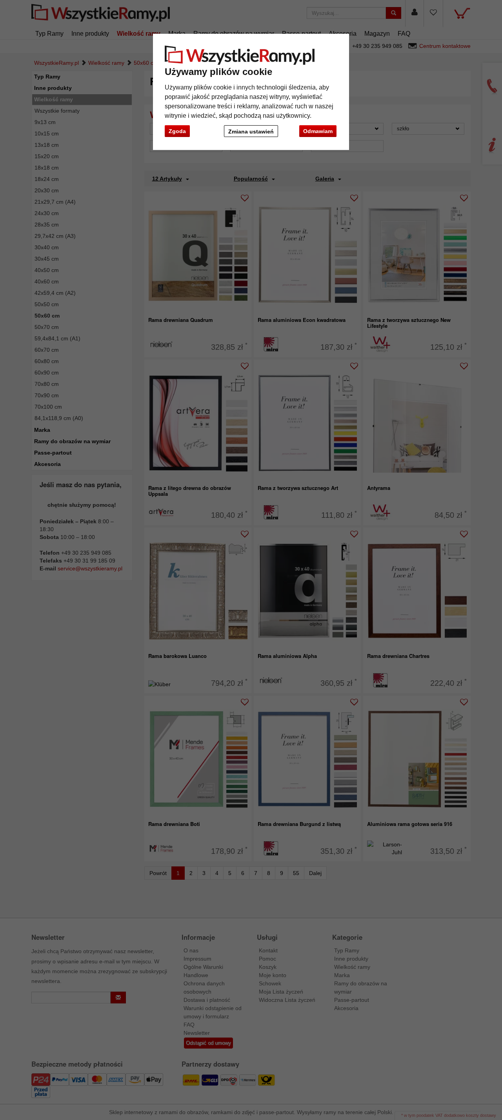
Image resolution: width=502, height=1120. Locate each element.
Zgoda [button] (177, 131)
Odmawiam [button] (318, 131)
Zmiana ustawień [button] (251, 131)
